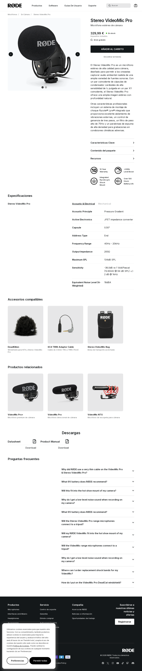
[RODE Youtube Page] (117, 663)
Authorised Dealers (48, 623)
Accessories (13, 623)
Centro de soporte (48, 609)
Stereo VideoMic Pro (42, 14)
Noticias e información (82, 614)
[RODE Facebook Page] (103, 663)
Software (53, 6)
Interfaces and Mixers (17, 614)
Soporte (92, 6)
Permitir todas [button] (40, 661)
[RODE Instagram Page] (113, 663)
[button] (135, 5)
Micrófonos (12, 14)
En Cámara (25, 14)
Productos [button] (37, 6)
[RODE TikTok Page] (123, 663)
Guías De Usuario (73, 6)
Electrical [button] (83, 203)
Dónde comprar (47, 618)
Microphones (13, 609)
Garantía (44, 614)
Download (30, 447)
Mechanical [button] (104, 203)
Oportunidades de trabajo (83, 618)
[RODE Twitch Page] (127, 663)
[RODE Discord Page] (132, 663)
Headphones (13, 618)
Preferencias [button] (17, 661)
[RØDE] (15, 5)
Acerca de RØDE (79, 609)
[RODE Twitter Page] (108, 663)
